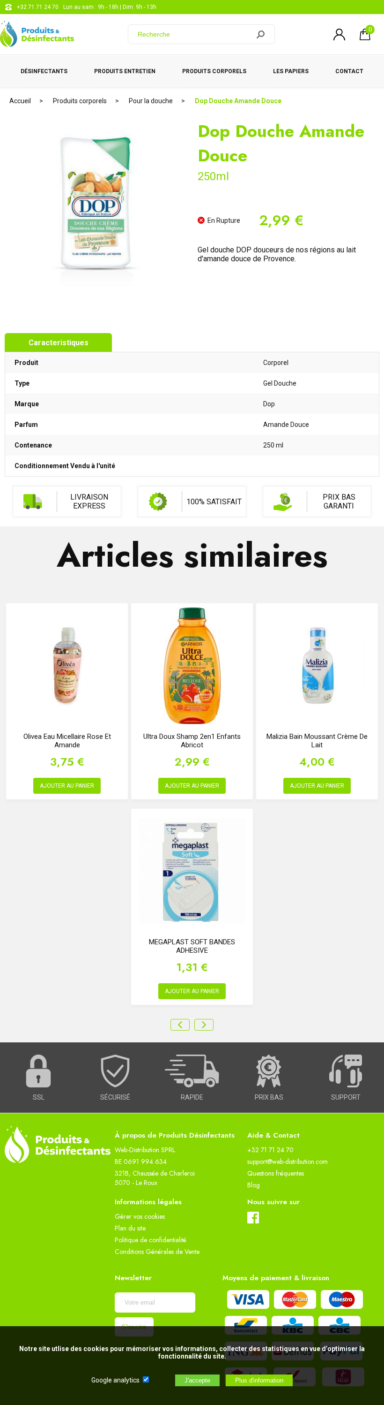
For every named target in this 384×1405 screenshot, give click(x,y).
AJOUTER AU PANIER (67, 785)
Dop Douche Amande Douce (238, 101)
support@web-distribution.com (287, 1161)
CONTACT (349, 71)
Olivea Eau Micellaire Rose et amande (67, 740)
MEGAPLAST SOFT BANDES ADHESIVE (192, 946)
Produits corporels (214, 71)
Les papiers (291, 71)
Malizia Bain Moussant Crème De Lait (317, 740)
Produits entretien (124, 71)
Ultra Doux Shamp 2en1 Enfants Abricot (192, 740)
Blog (253, 1185)
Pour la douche (151, 101)
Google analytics (115, 1380)
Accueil (20, 101)
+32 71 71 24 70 (38, 7)
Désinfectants (44, 71)
